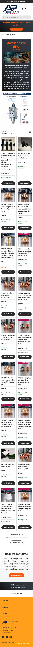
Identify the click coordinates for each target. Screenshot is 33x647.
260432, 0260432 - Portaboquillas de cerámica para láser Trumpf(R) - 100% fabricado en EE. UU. (7, 253)
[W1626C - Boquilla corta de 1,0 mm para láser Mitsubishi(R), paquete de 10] (25, 284)
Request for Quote (16, 575)
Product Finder (16, 29)
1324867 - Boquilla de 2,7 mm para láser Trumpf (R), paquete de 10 (8, 208)
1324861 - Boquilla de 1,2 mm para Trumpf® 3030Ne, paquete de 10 (7, 423)
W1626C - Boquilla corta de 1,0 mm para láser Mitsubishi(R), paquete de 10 (25, 296)
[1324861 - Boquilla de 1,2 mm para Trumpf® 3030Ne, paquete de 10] (8, 411)
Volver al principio (16, 593)
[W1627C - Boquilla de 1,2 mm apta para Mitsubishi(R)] (8, 326)
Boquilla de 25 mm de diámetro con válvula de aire (24, 156)
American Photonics (10, 642)
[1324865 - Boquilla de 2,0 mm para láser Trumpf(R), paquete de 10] (8, 369)
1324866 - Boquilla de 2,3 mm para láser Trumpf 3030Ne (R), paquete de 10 (24, 252)
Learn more (23, 1)
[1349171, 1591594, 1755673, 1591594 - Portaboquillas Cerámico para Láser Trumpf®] (8, 495)
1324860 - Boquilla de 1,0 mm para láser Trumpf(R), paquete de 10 (24, 508)
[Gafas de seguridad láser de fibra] (8, 455)
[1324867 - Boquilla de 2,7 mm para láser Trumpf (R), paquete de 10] (8, 195)
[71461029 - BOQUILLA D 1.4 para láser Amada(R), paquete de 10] (25, 369)
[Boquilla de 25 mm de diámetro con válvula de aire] (25, 144)
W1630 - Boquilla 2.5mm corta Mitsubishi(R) (6, 295)
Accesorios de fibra (10, 34)
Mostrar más (16, 542)
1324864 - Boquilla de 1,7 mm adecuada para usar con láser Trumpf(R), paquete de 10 (24, 424)
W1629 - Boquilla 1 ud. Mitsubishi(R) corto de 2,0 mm (24, 467)
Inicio (3, 34)
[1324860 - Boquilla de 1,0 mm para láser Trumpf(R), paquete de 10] (25, 495)
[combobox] (16, 17)
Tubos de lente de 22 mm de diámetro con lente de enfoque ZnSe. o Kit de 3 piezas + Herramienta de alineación (8, 160)
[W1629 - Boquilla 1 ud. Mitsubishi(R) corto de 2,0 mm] (25, 455)
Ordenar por (5, 131)
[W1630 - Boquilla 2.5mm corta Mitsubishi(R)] (8, 284)
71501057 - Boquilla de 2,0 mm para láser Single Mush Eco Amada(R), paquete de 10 (25, 339)
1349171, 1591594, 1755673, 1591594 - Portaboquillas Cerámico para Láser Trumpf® (8, 508)
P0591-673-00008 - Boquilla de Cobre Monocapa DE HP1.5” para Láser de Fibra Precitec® (24, 209)
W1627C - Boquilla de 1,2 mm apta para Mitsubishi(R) (8, 337)
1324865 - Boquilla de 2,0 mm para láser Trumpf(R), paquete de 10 (8, 381)
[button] (26, 9)
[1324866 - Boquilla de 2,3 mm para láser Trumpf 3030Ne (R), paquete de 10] (25, 240)
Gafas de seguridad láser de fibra (7, 465)
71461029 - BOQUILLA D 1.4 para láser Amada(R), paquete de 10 (24, 381)
